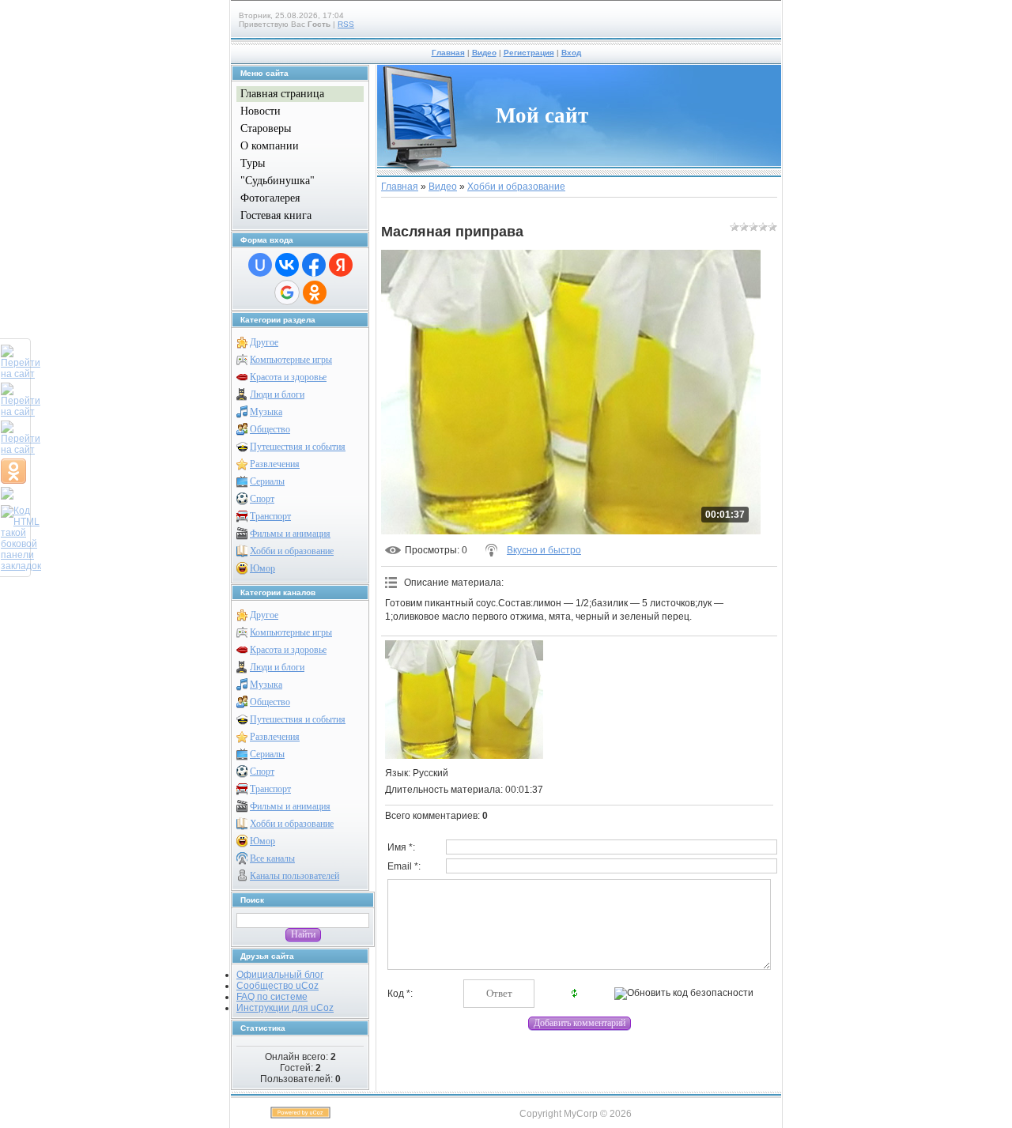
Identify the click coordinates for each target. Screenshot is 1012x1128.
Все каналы (272, 858)
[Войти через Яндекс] (341, 265)
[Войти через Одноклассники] (315, 292)
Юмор (262, 568)
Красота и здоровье (288, 377)
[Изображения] (464, 699)
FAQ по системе (272, 996)
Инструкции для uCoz (285, 1007)
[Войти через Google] (287, 292)
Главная (448, 52)
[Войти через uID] (260, 265)
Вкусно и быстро (544, 550)
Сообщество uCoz (277, 985)
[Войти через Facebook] (314, 265)
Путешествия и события (298, 446)
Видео (484, 52)
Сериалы (267, 481)
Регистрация (529, 52)
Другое (264, 342)
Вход (571, 52)
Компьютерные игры (291, 359)
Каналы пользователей (294, 875)
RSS (346, 24)
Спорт (262, 498)
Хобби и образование (292, 550)
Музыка (266, 411)
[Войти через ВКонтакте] (287, 265)
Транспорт (270, 516)
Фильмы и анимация (290, 533)
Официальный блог (279, 974)
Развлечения (275, 464)
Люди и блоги (277, 394)
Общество (270, 429)
